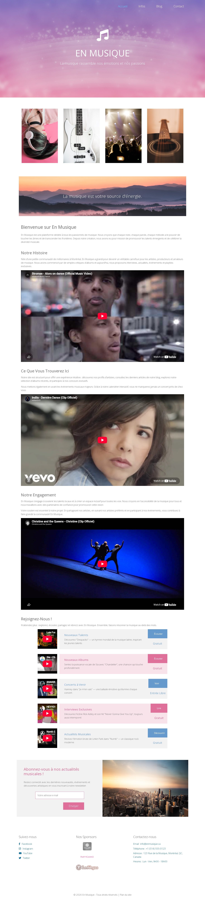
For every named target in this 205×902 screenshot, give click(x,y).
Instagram (27, 848)
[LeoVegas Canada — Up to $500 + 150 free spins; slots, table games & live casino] (87, 867)
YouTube (27, 853)
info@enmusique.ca (150, 843)
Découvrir (159, 733)
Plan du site (126, 894)
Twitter (26, 858)
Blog (159, 6)
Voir (157, 683)
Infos (142, 6)
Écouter (158, 633)
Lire (159, 708)
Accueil (122, 6)
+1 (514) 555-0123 (156, 848)
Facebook (26, 843)
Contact (178, 6)
